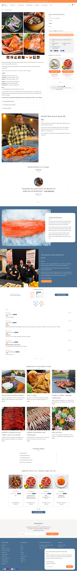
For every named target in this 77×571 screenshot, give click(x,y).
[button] (51, 18)
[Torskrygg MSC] (55, 63)
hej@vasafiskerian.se (62, 545)
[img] (8, 312)
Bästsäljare (21, 5)
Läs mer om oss (46, 281)
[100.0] (35, 303)
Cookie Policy (4, 556)
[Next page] (74, 63)
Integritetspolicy (5, 554)
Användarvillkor (4, 559)
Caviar (22, 550)
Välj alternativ (55, 71)
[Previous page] (48, 63)
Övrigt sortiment (24, 556)
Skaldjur (22, 546)
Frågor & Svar (4, 552)
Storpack (22, 554)
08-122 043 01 (60, 546)
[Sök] (74, 5)
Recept (3, 546)
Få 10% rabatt (44, 5)
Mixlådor (36, 5)
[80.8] (41, 303)
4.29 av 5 (17, 294)
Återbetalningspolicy (5, 558)
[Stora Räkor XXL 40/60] (68, 63)
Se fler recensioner (38, 512)
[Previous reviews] (49, 87)
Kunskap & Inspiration (6, 548)
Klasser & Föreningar (6, 550)
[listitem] (38, 1)
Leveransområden (5, 561)
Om (50, 5)
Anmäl (69, 566)
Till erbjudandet (45, 1)
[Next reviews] (73, 87)
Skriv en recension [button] (61, 294)
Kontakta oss (4, 545)
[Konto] (69, 5)
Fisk (21, 545)
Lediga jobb (4, 563)
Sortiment (12, 5)
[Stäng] (73, 550)
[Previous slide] (8, 187)
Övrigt (22, 561)
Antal (50, 26)
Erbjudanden (29, 5)
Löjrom (22, 548)
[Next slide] (42, 33)
